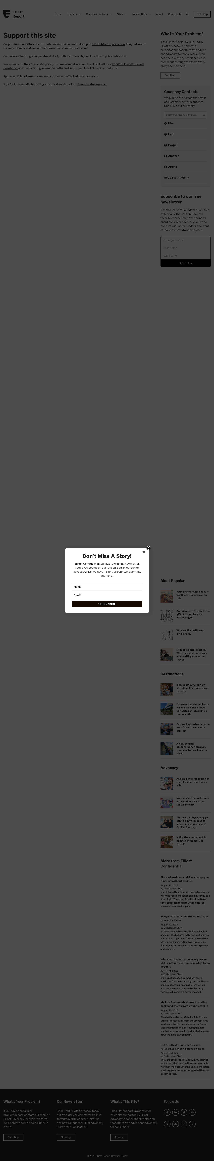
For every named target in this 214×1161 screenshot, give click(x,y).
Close (148, 548)
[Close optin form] (145, 553)
